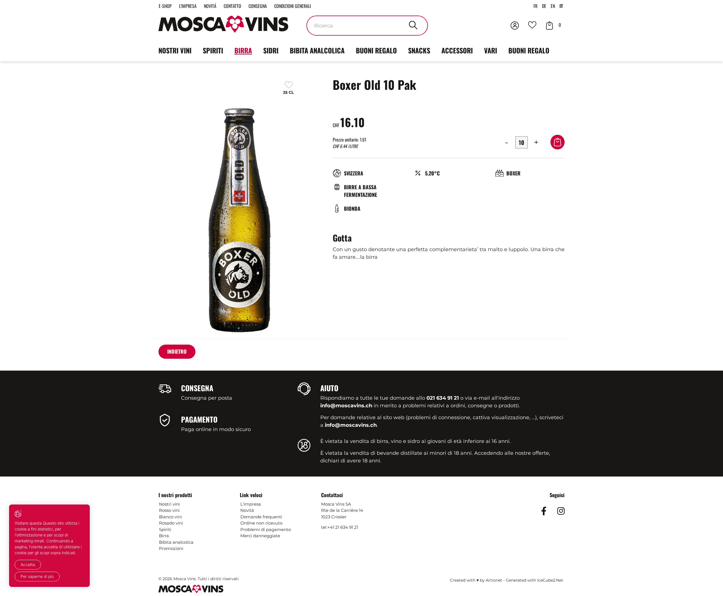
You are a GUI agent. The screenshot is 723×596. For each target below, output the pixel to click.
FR (535, 6)
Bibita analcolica (317, 50)
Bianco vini (170, 516)
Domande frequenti (261, 516)
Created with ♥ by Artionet (476, 580)
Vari (490, 50)
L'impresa (188, 6)
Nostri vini (174, 50)
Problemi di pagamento (265, 529)
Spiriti (213, 50)
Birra (243, 50)
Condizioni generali (292, 6)
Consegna (258, 6)
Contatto (232, 6)
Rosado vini (171, 523)
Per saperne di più (37, 576)
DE (544, 6)
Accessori (457, 50)
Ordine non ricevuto (261, 523)
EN (553, 6)
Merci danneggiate (260, 535)
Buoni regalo (376, 50)
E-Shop (165, 6)
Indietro (177, 351)
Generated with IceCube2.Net (534, 580)
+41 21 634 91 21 (342, 527)
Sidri (270, 50)
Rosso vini (169, 510)
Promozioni (171, 548)
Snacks (419, 50)
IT (561, 6)
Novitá (210, 6)
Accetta (28, 564)
